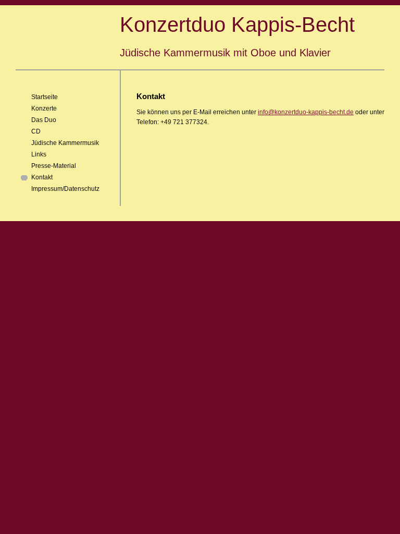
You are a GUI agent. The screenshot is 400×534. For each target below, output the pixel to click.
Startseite (44, 97)
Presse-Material (53, 165)
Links (38, 154)
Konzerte (44, 108)
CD (36, 131)
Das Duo (43, 120)
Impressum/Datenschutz (65, 188)
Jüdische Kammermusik (65, 143)
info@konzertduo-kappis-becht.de (306, 112)
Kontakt (42, 177)
